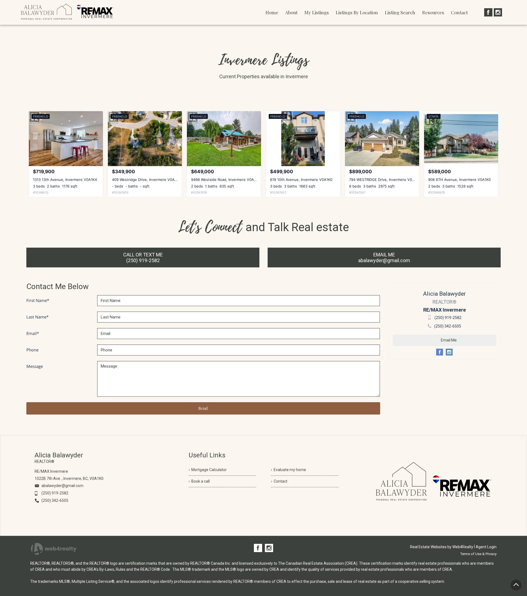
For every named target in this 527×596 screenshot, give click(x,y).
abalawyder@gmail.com (62, 485)
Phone (32, 349)
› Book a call (199, 481)
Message (34, 366)
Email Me (449, 340)
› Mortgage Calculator (208, 470)
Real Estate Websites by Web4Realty (441, 547)
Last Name (37, 317)
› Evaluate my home (288, 470)
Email (32, 333)
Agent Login (486, 547)
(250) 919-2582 (448, 317)
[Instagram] (498, 12)
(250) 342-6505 (447, 326)
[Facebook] (488, 12)
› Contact (279, 481)
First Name (37, 300)
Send (203, 408)
